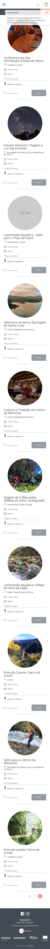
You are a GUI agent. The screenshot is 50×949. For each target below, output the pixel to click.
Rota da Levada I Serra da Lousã (21, 851)
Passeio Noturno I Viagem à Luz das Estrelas (23, 146)
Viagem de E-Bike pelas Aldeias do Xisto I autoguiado (24, 498)
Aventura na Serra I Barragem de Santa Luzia (25, 323)
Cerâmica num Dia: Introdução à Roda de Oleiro (23, 59)
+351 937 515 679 (24, 922)
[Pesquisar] (38, 5)
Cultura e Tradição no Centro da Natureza (24, 411)
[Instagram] (27, 914)
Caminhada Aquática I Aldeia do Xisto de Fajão (24, 586)
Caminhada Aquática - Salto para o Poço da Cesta (23, 236)
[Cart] (46, 4)
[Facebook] (22, 914)
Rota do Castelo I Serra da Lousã (22, 674)
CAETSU (31, 946)
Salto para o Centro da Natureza (20, 761)
